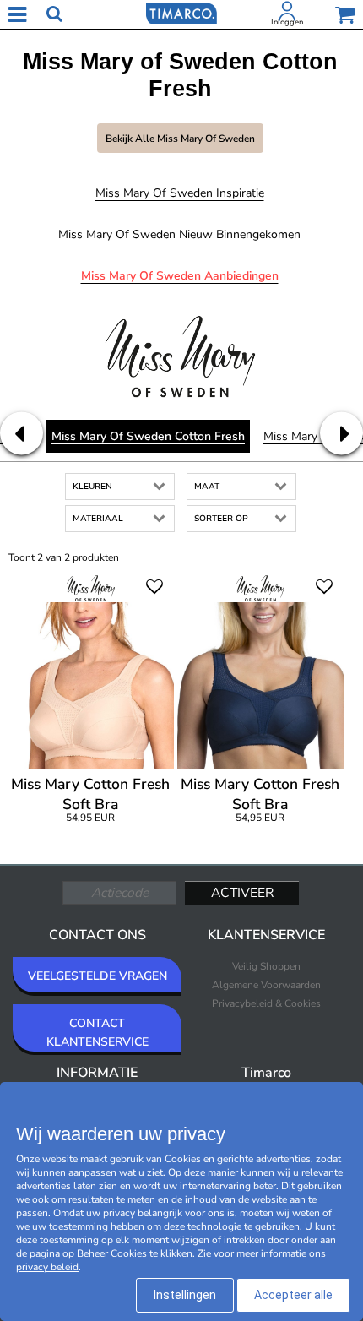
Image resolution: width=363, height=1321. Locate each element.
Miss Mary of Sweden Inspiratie (179, 193)
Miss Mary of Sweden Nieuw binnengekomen (179, 234)
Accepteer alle (293, 1295)
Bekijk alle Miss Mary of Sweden (180, 138)
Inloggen (287, 22)
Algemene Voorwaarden (266, 985)
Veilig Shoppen (266, 966)
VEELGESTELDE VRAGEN (97, 976)
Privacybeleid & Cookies (266, 1003)
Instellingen (185, 1295)
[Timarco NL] (181, 12)
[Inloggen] (287, 14)
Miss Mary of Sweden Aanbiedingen (180, 276)
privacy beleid (47, 1267)
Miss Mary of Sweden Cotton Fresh (148, 436)
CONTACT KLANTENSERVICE (97, 1032)
